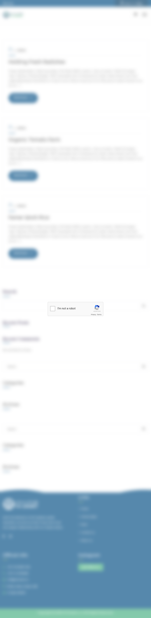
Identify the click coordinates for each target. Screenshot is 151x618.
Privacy (93, 315)
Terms (99, 315)
